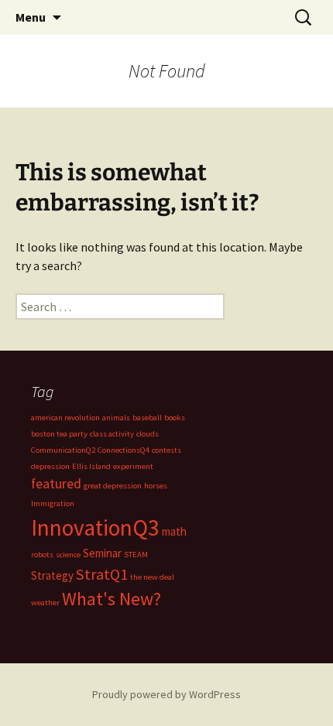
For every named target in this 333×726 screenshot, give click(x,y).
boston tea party (59, 434)
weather (45, 603)
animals (116, 418)
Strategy (52, 575)
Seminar (102, 553)
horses (155, 486)
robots (42, 555)
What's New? (111, 599)
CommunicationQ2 (63, 450)
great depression (113, 486)
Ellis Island (91, 466)
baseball (147, 418)
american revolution (65, 418)
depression (50, 466)
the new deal (152, 577)
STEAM (136, 555)
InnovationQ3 (95, 527)
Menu (30, 17)
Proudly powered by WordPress (166, 694)
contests (166, 450)
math (174, 531)
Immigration (52, 503)
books (174, 418)
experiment (133, 466)
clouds (147, 434)
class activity (112, 434)
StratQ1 (102, 574)
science (68, 555)
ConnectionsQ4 (123, 450)
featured (56, 483)
